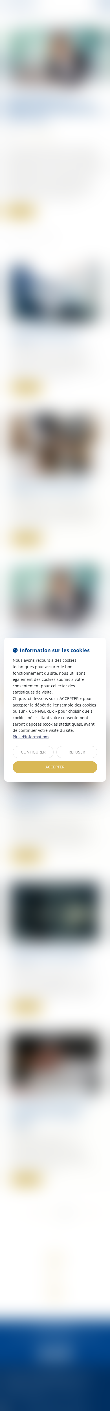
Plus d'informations (31, 736)
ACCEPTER (55, 767)
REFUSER (77, 752)
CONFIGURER (33, 752)
